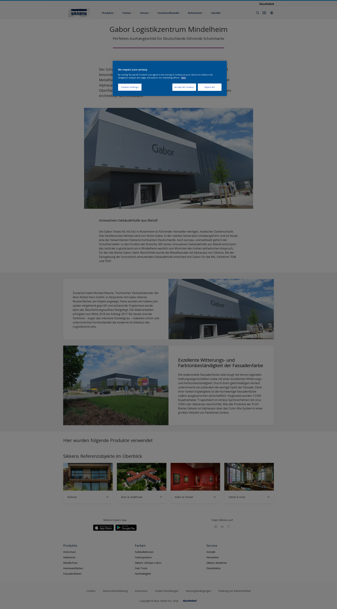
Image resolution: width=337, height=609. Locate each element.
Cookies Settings (130, 87)
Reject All (210, 87)
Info (183, 77)
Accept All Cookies (184, 87)
